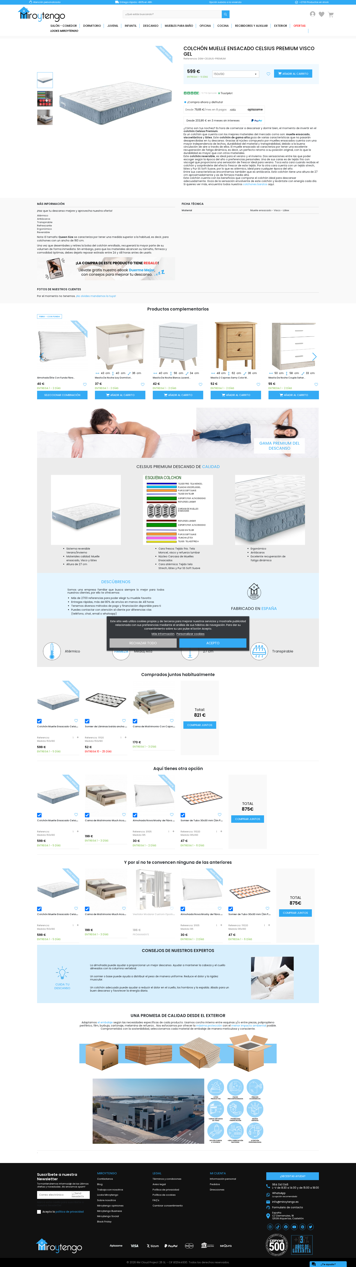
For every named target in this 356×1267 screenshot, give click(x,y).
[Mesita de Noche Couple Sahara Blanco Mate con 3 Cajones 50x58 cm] (236, 342)
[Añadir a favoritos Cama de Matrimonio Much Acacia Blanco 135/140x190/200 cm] (124, 815)
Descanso (150, 26)
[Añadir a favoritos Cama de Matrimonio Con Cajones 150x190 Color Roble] (172, 721)
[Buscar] (226, 14)
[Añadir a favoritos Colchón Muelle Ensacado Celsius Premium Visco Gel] (76, 721)
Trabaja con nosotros (110, 1189)
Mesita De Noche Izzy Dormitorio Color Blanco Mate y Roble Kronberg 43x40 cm (56, 377)
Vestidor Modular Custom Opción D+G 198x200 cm (164, 914)
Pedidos (215, 1184)
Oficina (205, 26)
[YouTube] (294, 1227)
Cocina (223, 26)
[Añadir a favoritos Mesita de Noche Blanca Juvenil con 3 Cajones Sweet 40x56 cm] (142, 384)
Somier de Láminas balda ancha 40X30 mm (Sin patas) (119, 726)
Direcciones (217, 1189)
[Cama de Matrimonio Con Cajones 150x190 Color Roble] (154, 702)
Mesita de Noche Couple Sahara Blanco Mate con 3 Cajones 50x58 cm (229, 377)
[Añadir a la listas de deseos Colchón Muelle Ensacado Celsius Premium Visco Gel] (268, 74)
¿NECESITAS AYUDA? (292, 1176)
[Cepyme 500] (277, 1245)
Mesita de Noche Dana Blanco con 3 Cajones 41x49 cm (287, 377)
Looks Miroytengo (64, 31)
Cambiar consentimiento (168, 1205)
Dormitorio (92, 26)
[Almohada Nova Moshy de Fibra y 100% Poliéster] (154, 796)
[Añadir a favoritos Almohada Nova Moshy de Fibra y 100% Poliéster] (172, 815)
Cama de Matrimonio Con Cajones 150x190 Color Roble (167, 726)
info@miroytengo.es (285, 1201)
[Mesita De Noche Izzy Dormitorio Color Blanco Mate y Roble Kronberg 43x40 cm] (62, 342)
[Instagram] (270, 1227)
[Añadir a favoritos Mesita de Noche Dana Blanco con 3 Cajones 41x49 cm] (316, 384)
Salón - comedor (63, 26)
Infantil (131, 26)
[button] (314, 357)
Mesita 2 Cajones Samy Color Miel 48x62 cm (172, 377)
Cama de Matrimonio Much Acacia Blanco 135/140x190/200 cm (123, 820)
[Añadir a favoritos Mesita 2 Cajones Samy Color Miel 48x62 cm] (200, 384)
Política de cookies (164, 1195)
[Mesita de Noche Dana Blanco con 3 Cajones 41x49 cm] (293, 342)
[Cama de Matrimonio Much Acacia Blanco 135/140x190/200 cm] (106, 796)
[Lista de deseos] (321, 14)
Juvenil (112, 26)
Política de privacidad (166, 1189)
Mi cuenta (218, 1173)
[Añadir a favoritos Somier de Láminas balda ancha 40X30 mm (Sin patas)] (124, 721)
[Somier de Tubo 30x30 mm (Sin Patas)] (202, 796)
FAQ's (156, 1200)
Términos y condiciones (167, 1179)
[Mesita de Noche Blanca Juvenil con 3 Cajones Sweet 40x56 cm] (120, 342)
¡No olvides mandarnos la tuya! (96, 296)
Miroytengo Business (109, 1211)
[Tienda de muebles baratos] (42, 14)
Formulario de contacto (287, 1207)
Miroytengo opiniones (110, 1205)
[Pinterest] (302, 1227)
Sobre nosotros (106, 1200)
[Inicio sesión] (313, 14)
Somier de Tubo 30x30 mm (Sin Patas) (204, 820)
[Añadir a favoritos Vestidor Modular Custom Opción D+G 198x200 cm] (172, 908)
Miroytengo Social (108, 1216)
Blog (100, 1184)
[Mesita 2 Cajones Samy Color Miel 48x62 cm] (178, 342)
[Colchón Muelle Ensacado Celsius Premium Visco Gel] (58, 702)
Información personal (223, 1179)
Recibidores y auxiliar (251, 26)
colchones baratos (255, 184)
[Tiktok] (277, 1227)
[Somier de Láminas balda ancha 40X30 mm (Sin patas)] (106, 702)
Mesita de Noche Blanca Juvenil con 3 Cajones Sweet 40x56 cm (114, 377)
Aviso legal (159, 1184)
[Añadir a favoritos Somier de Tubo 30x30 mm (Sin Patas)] (220, 815)
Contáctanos (105, 1179)
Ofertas (300, 26)
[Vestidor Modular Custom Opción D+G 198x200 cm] (154, 889)
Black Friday (104, 1221)
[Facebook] (286, 1227)
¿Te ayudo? (324, 1264)
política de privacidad (70, 1212)
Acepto (212, 643)
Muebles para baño (179, 26)
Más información (163, 634)
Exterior (280, 26)
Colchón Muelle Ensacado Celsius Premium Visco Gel (69, 726)
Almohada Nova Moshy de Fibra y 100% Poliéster (162, 820)
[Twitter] (310, 1227)
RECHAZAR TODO (143, 643)
